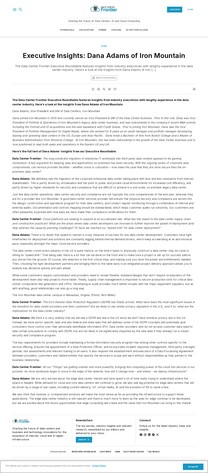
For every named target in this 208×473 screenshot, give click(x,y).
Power (102, 30)
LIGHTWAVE (105, 451)
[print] (194, 89)
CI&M (117, 451)
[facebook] (93, 89)
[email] (114, 89)
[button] (14, 9)
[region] (104, 467)
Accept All (193, 467)
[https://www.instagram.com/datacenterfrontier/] (145, 434)
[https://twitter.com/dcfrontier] (157, 434)
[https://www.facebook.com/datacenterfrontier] (141, 434)
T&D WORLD (153, 451)
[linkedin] (98, 89)
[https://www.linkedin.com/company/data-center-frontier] (149, 434)
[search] (20, 9)
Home (104, 46)
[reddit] (109, 89)
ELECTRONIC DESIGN (134, 451)
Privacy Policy (99, 466)
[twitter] (104, 89)
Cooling (116, 30)
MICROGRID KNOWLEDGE (84, 451)
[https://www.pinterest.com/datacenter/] (153, 434)
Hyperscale (67, 30)
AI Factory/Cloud (137, 30)
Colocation (86, 30)
